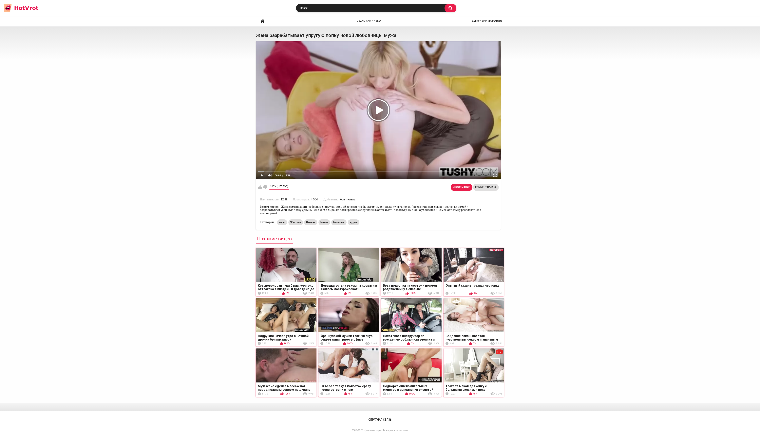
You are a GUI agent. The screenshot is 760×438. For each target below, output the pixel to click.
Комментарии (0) (486, 187)
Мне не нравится (265, 187)
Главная (262, 21)
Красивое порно (369, 21)
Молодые (339, 222)
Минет (324, 222)
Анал (282, 222)
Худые (354, 222)
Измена (310, 222)
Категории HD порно (486, 21)
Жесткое (295, 222)
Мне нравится (260, 187)
